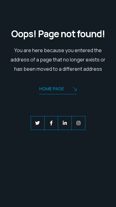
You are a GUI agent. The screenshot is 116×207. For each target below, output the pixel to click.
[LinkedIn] (64, 123)
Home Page (51, 89)
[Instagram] (78, 123)
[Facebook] (51, 123)
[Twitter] (37, 123)
